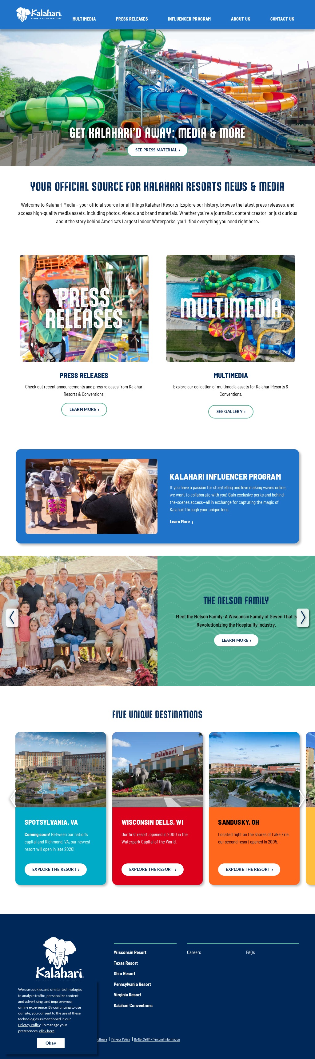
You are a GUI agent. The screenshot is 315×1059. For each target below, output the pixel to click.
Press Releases (132, 18)
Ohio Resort (124, 973)
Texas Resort (126, 963)
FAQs (250, 952)
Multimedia (84, 18)
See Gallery (230, 411)
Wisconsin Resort (130, 952)
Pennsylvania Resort (132, 984)
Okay (51, 1042)
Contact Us (282, 18)
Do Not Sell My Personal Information (157, 1039)
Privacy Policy (29, 1024)
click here (46, 1031)
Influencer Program (189, 18)
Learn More (83, 409)
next (303, 618)
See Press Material (156, 149)
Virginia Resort (127, 994)
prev (12, 618)
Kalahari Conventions (133, 1005)
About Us (240, 18)
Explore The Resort (54, 869)
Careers (194, 952)
